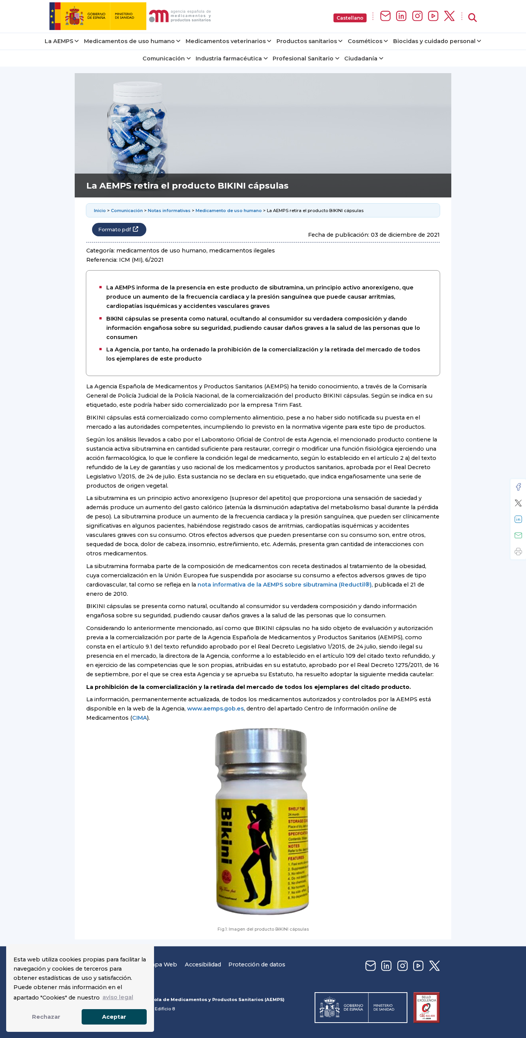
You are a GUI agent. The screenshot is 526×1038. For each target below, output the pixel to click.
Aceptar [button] (114, 1016)
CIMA (139, 717)
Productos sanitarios (306, 41)
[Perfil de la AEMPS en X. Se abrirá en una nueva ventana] (449, 16)
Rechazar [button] (46, 1016)
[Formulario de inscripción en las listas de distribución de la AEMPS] (385, 16)
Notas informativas (169, 210)
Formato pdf (114, 229)
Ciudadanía (360, 58)
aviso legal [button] (117, 997)
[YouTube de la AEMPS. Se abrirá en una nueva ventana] (433, 16)
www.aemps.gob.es (215, 708)
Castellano (350, 18)
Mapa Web (161, 964)
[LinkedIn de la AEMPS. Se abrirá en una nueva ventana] (401, 16)
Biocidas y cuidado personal (434, 41)
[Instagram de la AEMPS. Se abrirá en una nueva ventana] (417, 16)
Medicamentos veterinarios (226, 41)
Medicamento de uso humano (229, 210)
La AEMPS (59, 41)
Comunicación (163, 58)
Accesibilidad (203, 964)
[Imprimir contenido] (518, 551)
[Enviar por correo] (518, 535)
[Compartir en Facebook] (518, 487)
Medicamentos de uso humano (129, 41)
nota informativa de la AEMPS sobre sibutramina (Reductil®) (285, 584)
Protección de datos (256, 964)
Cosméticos (365, 41)
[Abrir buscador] (472, 17)
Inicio (100, 210)
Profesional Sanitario (303, 58)
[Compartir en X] (518, 503)
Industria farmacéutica (229, 58)
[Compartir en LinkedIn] (518, 519)
